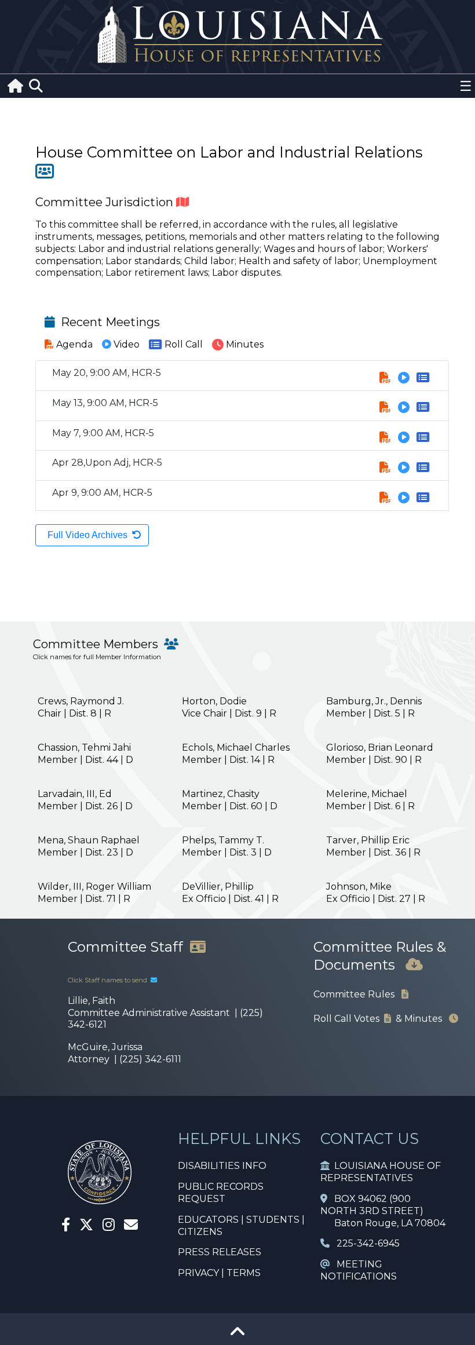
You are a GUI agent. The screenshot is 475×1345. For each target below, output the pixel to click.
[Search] (36, 86)
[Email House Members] (131, 1226)
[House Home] (99, 1199)
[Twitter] (86, 1226)
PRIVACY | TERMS (219, 1272)
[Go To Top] (237, 1335)
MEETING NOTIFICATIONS (358, 1270)
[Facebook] (65, 1226)
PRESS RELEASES (219, 1252)
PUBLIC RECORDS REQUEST (221, 1192)
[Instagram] (109, 1226)
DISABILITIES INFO (222, 1165)
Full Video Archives (87, 535)
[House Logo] (237, 35)
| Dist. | (81, 707)
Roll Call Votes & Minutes (381, 1018)
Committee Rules (357, 994)
